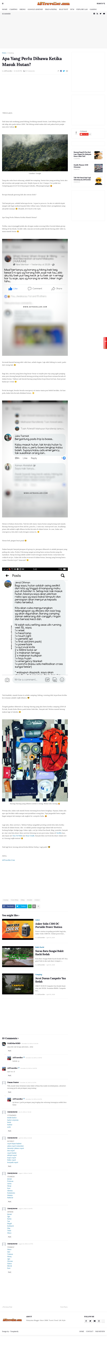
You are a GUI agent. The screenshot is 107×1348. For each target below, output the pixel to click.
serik (9, 1127)
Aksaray (10, 1191)
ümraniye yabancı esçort (15, 1148)
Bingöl (9, 1224)
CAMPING (13, 9)
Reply (9, 1050)
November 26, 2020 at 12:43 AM (30, 1043)
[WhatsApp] (30, 906)
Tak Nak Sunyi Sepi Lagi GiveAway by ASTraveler (82, 179)
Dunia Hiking (14, 900)
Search (100, 3)
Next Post (63, 1307)
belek (9, 1122)
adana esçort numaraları (15, 1146)
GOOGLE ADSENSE (35, 9)
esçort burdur (12, 1153)
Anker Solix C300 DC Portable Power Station (48, 925)
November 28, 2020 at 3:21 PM (28, 1082)
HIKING (22, 9)
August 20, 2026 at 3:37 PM (25, 1244)
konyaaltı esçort (12, 1162)
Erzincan (10, 1181)
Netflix (59, 833)
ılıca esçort (11, 1151)
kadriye (9, 1125)
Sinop (9, 1186)
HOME (4, 9)
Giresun (10, 1261)
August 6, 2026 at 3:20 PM (25, 1208)
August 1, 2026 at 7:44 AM (25, 1173)
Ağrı (8, 1217)
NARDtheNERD (13, 1043)
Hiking (22, 900)
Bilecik (9, 1266)
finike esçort (11, 1160)
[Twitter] (64, 71)
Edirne (9, 1264)
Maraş (9, 1256)
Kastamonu (11, 1193)
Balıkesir (10, 1198)
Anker (37, 920)
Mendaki (29, 900)
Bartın (9, 1219)
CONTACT (89, 1331)
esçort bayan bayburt (14, 1144)
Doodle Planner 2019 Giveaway (81, 166)
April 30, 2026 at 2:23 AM (25, 1138)
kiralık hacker (12, 1118)
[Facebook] (61, 71)
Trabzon (10, 1254)
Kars (8, 1188)
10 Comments (30, 71)
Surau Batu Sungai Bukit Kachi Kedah (49, 952)
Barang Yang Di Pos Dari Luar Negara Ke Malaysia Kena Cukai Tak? (82, 154)
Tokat (9, 1231)
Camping (11, 53)
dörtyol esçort (12, 1155)
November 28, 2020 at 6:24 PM (34, 1099)
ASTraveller (18, 1057)
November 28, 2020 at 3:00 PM (28, 1068)
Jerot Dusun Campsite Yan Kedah (50, 980)
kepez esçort (11, 1158)
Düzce (9, 1233)
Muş (8, 1228)
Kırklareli (10, 1226)
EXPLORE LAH (82, 9)
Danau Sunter (13, 1082)
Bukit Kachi (39, 947)
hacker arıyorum (12, 1120)
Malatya (10, 1195)
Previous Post (7, 1307)
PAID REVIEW (100, 1331)
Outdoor (37, 900)
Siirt (8, 1252)
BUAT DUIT (63, 9)
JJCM (72, 9)
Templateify (14, 1331)
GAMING (93, 9)
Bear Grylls (30, 836)
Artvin (9, 1184)
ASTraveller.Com (8, 860)
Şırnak (9, 1179)
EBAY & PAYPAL (51, 9)
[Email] (67, 71)
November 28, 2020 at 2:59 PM (34, 1057)
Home (4, 53)
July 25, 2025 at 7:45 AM (24, 1112)
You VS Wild (17, 836)
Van (8, 1221)
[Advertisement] (53, 30)
